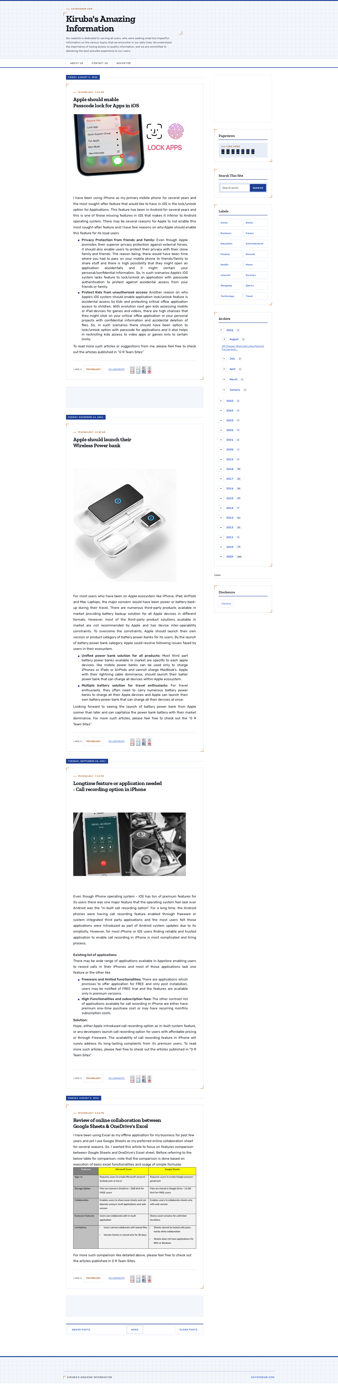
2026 (229, 330)
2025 (229, 400)
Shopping (226, 285)
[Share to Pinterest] (150, 370)
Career (250, 233)
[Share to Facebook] (144, 370)
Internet (226, 275)
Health (224, 264)
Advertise (124, 63)
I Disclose (226, 603)
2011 (229, 537)
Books (249, 222)
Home (135, 1329)
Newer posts (81, 1329)
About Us (76, 63)
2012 (229, 527)
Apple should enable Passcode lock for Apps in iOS (106, 102)
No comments (117, 369)
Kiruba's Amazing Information (100, 23)
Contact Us (100, 63)
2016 (229, 488)
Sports (250, 285)
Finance (225, 254)
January (235, 389)
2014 (229, 508)
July (232, 358)
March (233, 379)
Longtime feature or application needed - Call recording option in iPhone (117, 786)
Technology (85, 92)
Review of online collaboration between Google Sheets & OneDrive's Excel (117, 1123)
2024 (229, 410)
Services (251, 275)
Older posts (188, 1329)
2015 (229, 498)
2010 (229, 547)
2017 (229, 478)
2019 (229, 459)
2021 (229, 439)
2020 (229, 449)
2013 (229, 517)
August (234, 339)
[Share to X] (138, 370)
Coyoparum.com (263, 1377)
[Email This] (132, 370)
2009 (229, 556)
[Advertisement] (243, 98)
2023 (229, 420)
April (232, 369)
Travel (249, 296)
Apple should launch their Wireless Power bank (102, 442)
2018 (229, 469)
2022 (229, 430)
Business (226, 233)
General (250, 254)
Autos (224, 222)
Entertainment (254, 243)
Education (227, 243)
